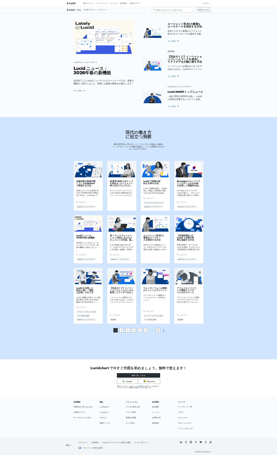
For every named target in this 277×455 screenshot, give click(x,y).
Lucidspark (104, 407)
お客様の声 (156, 417)
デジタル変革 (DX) (133, 407)
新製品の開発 (131, 417)
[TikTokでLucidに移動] (210, 442)
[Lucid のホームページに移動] (74, 3)
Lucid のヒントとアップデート (86, 62)
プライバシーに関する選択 (92, 448)
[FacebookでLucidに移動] (196, 442)
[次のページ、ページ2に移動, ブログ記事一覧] (162, 330)
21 (158, 330)
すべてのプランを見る (82, 417)
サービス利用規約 (138, 386)
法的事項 (95, 442)
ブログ (180, 412)
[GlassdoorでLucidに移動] (206, 442)
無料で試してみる (138, 375)
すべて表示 (130, 423)
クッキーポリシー (141, 442)
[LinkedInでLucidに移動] (181, 442)
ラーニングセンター (186, 428)
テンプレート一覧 (185, 407)
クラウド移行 (131, 412)
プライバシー (83, 442)
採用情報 (155, 423)
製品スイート (87, 3)
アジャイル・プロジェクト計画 (86, 312)
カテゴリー (101, 10)
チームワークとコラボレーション (154, 202)
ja (69, 445)
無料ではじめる (203, 10)
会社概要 (155, 407)
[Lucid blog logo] (74, 10)
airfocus (103, 417)
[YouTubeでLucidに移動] (201, 442)
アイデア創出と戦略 (83, 315)
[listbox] (172, 9)
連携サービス (105, 423)
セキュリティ (183, 417)
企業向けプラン (135, 3)
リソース (113, 3)
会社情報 (123, 3)
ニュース (155, 412)
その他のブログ (88, 10)
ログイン (206, 3)
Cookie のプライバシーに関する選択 (116, 442)
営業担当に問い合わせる (83, 407)
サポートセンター (185, 423)
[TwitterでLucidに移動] (186, 442)
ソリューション (101, 3)
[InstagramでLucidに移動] (191, 442)
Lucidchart (104, 412)
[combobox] (173, 9)
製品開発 (171, 51)
